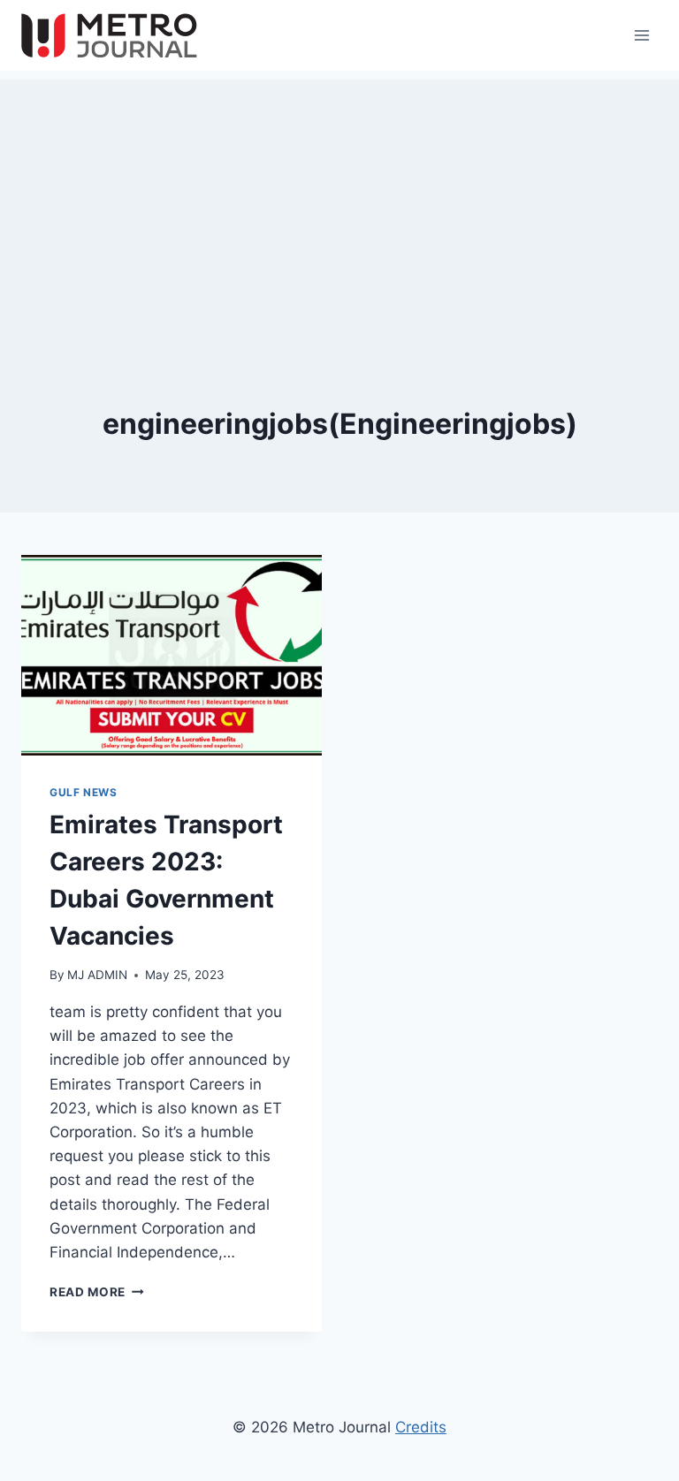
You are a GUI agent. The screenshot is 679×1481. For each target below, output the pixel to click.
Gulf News (83, 792)
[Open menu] (641, 35)
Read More (97, 1292)
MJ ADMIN (97, 975)
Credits (420, 1427)
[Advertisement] (339, 203)
